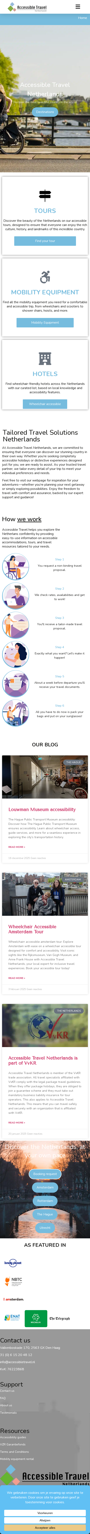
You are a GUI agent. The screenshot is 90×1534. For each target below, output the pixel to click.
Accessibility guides (13, 1437)
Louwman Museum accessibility (42, 809)
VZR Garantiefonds (13, 1444)
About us (6, 1405)
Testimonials (8, 1413)
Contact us (7, 1391)
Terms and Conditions (14, 1452)
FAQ (3, 1398)
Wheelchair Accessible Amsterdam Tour (32, 929)
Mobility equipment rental (17, 1459)
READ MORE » (16, 847)
